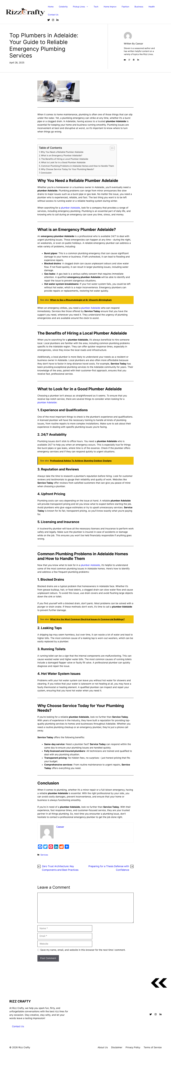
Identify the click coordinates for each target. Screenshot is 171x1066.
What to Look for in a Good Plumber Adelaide (63, 162)
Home (51, 6)
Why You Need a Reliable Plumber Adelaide (62, 152)
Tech (96, 6)
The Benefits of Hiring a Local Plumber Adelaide (64, 159)
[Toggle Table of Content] (111, 148)
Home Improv (110, 6)
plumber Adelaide (70, 207)
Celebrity (63, 6)
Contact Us (53, 14)
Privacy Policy (133, 1047)
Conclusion (46, 172)
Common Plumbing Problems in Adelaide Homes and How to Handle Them (77, 166)
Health (152, 6)
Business (139, 6)
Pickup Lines (79, 6)
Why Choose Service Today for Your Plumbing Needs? (67, 169)
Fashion (125, 6)
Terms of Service (153, 1047)
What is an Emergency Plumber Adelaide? (61, 155)
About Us (103, 1047)
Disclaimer (116, 1047)
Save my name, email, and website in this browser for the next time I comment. (83, 950)
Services (44, 855)
